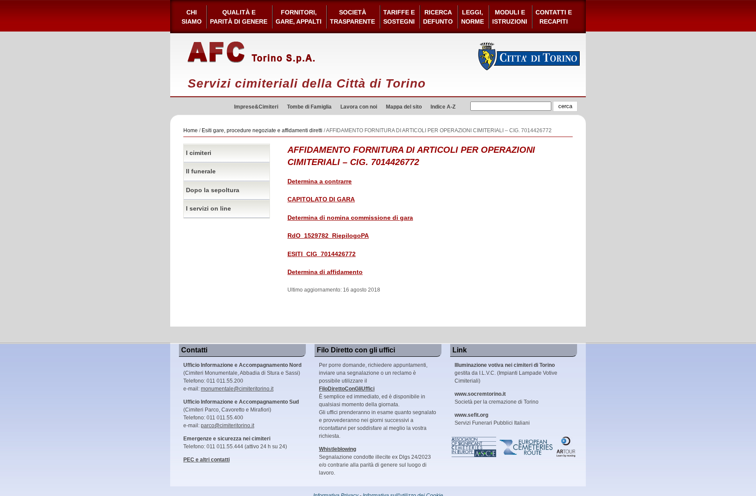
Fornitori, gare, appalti (299, 17)
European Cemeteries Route (526, 446)
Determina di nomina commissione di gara (350, 218)
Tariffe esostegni (399, 17)
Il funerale (201, 171)
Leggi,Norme (472, 17)
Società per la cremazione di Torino (497, 398)
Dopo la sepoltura (212, 190)
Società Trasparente (352, 17)
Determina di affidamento (325, 272)
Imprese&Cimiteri (256, 107)
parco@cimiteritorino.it (227, 425)
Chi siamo (192, 17)
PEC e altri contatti (206, 460)
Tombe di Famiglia (309, 107)
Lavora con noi (358, 107)
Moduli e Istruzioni (509, 17)
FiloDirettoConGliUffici (346, 389)
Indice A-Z (442, 107)
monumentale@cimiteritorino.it (237, 389)
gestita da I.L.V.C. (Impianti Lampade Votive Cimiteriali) (506, 373)
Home (190, 130)
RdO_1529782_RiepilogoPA (328, 235)
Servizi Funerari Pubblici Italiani (492, 419)
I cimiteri (198, 153)
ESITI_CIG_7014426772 (321, 254)
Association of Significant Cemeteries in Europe (474, 446)
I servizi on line (208, 208)
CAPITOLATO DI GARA (321, 199)
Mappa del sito (404, 107)
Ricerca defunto (438, 17)
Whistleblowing (337, 449)
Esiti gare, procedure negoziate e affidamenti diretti (262, 130)
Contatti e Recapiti (554, 17)
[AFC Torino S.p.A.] (251, 52)
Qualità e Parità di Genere (238, 17)
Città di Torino (529, 56)
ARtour (566, 446)
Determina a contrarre (319, 181)
